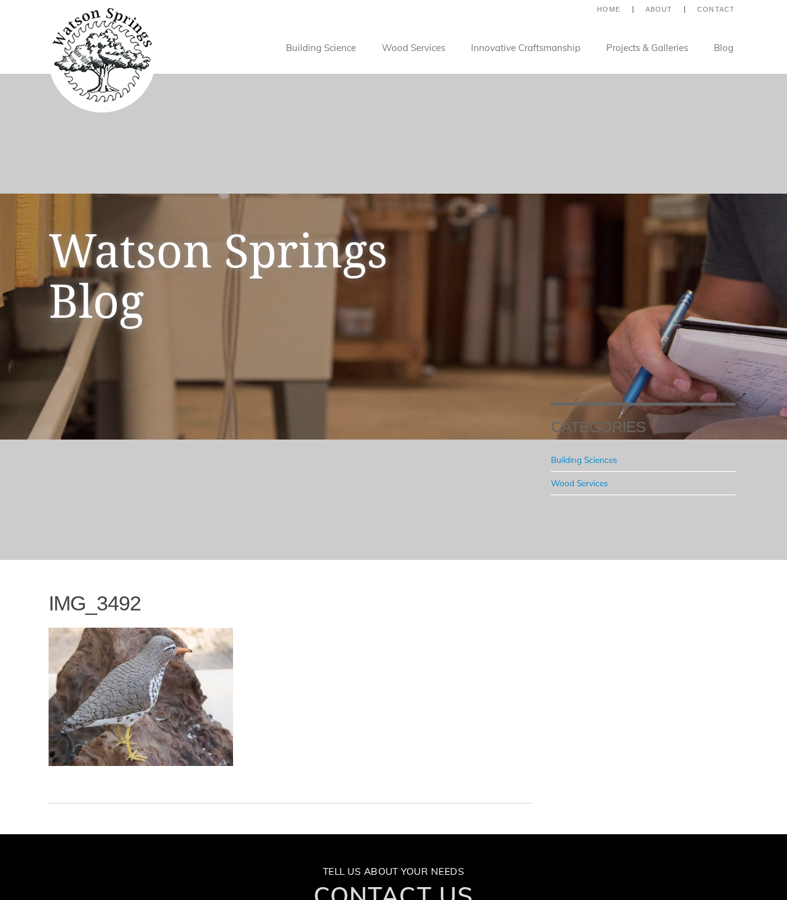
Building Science (321, 47)
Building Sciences (584, 459)
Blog (724, 47)
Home (608, 9)
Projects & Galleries (647, 47)
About (659, 9)
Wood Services (413, 47)
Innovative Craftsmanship (525, 47)
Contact (716, 9)
